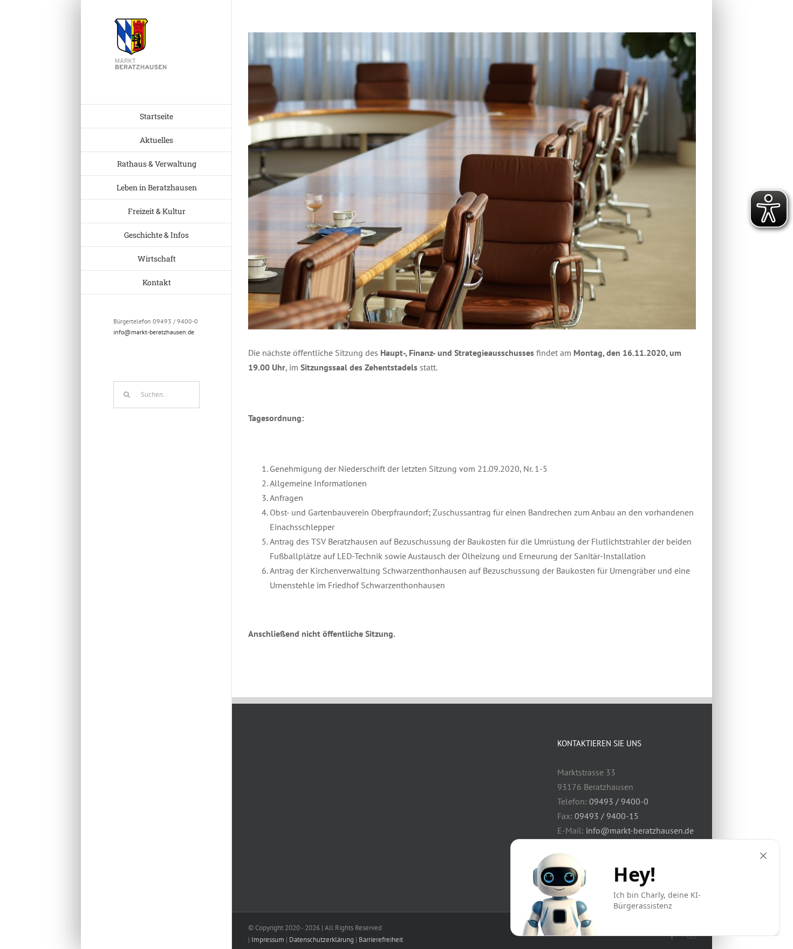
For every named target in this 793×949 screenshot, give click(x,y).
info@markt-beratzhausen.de (153, 332)
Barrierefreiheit (381, 939)
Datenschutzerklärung (321, 939)
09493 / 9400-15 (607, 815)
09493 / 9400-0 (618, 801)
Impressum (267, 939)
